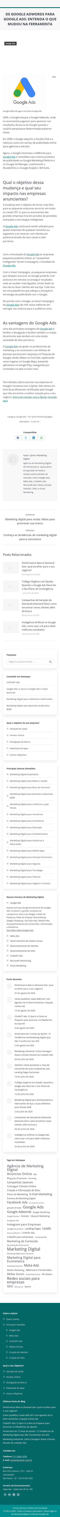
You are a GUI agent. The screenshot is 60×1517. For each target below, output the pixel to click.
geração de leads (14, 1207)
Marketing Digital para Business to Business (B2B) (28, 707)
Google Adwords (19, 1212)
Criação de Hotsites (18, 1352)
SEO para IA (18, 1287)
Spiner (28, 1286)
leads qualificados (13, 1233)
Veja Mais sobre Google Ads (20, 930)
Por (40, 416)
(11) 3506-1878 (20, 1456)
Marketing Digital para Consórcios (26, 814)
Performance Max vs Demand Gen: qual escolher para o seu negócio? (38, 566)
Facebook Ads (17, 1202)
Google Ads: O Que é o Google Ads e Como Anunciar (27, 690)
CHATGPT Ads (13, 682)
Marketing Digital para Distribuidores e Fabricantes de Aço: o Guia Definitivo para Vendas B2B (34, 1104)
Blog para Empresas (17, 1178)
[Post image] (11, 568)
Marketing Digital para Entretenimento (29, 834)
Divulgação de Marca (20, 741)
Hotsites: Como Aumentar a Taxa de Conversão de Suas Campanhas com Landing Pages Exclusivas (32, 1069)
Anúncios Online (19, 1174)
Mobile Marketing (15, 1270)
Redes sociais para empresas (23, 1280)
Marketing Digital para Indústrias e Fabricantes (30, 699)
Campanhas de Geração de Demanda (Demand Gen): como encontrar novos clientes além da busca (39, 606)
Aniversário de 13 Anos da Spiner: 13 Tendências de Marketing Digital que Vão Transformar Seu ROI (33, 1037)
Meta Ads (31, 1265)
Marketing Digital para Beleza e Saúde (28, 781)
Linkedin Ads (28, 1232)
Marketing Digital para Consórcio (20, 1253)
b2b (35, 1174)
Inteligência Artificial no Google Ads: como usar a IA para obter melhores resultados (39, 626)
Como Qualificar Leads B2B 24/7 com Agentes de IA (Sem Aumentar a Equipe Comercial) (34, 1003)
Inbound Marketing (40, 1216)
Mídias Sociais (15, 1274)
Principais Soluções (15, 1324)
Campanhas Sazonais (20, 1182)
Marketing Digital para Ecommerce (27, 820)
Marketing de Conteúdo (22, 1241)
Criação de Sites (17, 1357)
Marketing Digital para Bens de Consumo (30, 787)
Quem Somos (12, 1319)
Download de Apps (19, 748)
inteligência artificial (15, 1229)
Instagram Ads (13, 1220)
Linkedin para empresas (20, 1237)
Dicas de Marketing (17, 1194)
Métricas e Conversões (39, 1270)
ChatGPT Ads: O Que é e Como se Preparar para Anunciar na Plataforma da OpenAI (33, 1020)
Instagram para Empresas (24, 1224)
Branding (32, 1178)
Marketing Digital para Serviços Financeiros (31, 857)
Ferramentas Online (36, 1203)
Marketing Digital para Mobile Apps (27, 850)
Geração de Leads (18, 728)
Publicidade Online (33, 1274)
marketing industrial (14, 1266)
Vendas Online (17, 735)
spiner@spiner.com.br (21, 1460)
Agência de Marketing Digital (25, 1167)
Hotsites (25, 1216)
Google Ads (10, 44)
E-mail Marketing (40, 1194)
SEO (10, 1286)
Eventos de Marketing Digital (21, 1198)
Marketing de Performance (18, 1245)
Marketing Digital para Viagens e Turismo (30, 883)
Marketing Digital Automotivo (24, 774)
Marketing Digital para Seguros (25, 863)
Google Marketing (41, 1212)
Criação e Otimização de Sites (23, 1190)
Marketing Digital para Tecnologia (26, 870)
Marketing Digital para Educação (26, 827)
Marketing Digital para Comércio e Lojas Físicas (29, 806)
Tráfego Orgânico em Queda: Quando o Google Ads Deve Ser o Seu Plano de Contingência (39, 585)
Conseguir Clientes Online (21, 1186)
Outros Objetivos (18, 754)
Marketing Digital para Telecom (25, 876)
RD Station (47, 1274)
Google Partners (13, 1216)
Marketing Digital (23, 1249)
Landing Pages (33, 1228)
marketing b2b (41, 1237)
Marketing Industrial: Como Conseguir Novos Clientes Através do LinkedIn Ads (34, 1053)
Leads (46, 1228)
